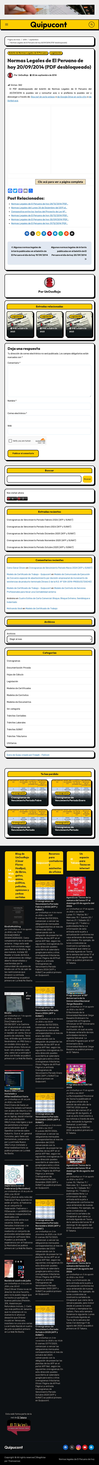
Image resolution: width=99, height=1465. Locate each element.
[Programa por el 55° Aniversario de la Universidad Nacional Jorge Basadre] (76, 984)
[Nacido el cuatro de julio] (14, 1269)
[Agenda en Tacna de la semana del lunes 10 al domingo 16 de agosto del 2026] (76, 1154)
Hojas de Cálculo (15, 674)
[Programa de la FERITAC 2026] (76, 1073)
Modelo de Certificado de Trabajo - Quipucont (29, 574)
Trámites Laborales (16, 722)
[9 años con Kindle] (14, 1001)
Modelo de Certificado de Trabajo (41, 608)
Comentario (14, 363)
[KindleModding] (14, 915)
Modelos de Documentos (19, 702)
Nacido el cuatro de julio (18, 1280)
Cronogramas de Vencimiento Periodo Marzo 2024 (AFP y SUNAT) (60, 568)
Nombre (12, 401)
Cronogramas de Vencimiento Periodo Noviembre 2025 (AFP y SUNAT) (41, 540)
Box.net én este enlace (43, 96)
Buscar (49, 470)
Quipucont (48, 24)
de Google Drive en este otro (72, 96)
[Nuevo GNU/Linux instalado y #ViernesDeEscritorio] (14, 1079)
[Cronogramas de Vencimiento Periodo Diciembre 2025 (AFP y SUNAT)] (45, 1102)
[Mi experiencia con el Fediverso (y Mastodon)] (14, 1174)
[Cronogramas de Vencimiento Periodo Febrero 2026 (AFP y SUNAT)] (45, 890)
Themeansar (14, 1461)
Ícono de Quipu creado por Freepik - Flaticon (28, 755)
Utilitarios (11, 743)
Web (10, 426)
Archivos (11, 633)
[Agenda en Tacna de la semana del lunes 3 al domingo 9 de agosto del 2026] (76, 1252)
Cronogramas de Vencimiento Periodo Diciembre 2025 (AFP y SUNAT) (41, 533)
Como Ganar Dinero (16, 568)
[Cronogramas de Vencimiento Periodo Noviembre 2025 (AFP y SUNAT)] (45, 1209)
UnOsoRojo (23, 75)
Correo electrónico (17, 413)
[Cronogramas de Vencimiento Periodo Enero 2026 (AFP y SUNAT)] (45, 996)
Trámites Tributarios (17, 736)
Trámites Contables (16, 716)
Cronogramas (13, 661)
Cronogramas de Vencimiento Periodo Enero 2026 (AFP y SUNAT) (39, 526)
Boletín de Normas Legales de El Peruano (28, 53)
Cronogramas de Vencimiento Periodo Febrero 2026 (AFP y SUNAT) (40, 520)
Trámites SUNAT (15, 729)
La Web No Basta (11, 875)
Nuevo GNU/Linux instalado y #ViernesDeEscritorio (16, 1094)
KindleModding (13, 926)
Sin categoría (13, 709)
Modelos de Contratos (17, 695)
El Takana (75, 860)
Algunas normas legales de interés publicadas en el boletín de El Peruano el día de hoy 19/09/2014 (29, 251)
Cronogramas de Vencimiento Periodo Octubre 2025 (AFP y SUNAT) (40, 547)
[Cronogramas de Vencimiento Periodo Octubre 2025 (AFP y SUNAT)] (45, 1315)
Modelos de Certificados (19, 688)
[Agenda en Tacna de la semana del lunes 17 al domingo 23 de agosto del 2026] (76, 886)
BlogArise (41, 1457)
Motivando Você (14, 608)
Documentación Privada (19, 668)
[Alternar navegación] (7, 24)
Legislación (56, 53)
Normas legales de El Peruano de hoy (76, 1459)
